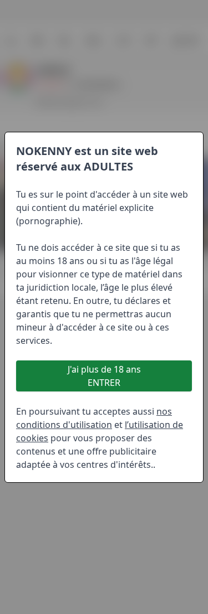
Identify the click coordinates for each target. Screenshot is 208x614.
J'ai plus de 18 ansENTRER (104, 376)
